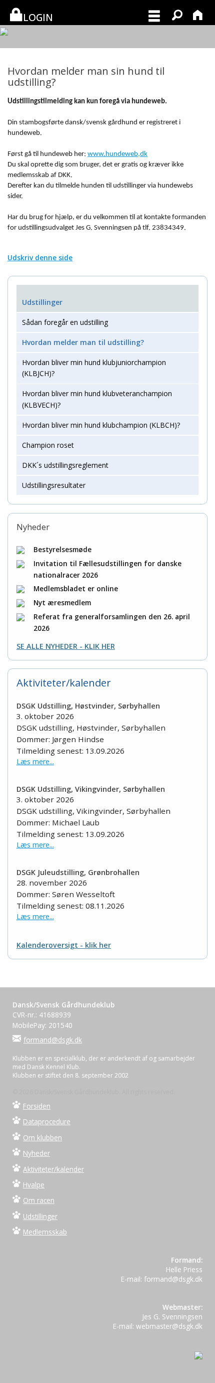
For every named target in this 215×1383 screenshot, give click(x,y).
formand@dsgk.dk (53, 1040)
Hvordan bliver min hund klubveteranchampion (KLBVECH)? (97, 399)
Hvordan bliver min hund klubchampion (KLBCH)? (101, 425)
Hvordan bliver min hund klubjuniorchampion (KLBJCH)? (94, 368)
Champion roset (48, 445)
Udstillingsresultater (54, 485)
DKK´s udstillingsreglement (65, 465)
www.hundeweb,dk (118, 154)
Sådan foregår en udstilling (65, 322)
